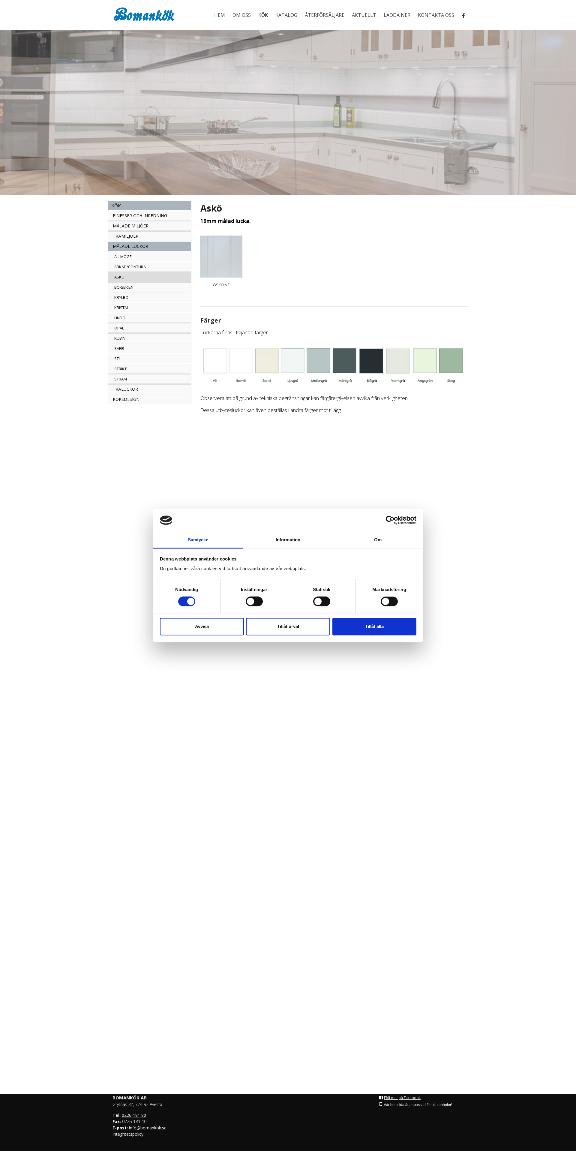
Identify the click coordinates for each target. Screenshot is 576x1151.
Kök (263, 15)
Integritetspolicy (127, 1134)
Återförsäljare (324, 15)
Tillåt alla (374, 626)
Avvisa (202, 626)
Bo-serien (124, 287)
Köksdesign (126, 399)
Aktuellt (364, 15)
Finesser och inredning (140, 215)
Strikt (120, 368)
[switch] (254, 601)
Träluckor (125, 389)
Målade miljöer (130, 226)
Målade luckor (130, 246)
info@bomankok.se (147, 1128)
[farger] (334, 365)
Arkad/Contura (130, 266)
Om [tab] (378, 539)
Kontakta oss (436, 15)
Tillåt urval (288, 626)
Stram (120, 379)
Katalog (286, 15)
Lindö (119, 317)
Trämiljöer (125, 236)
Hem (219, 15)
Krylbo (121, 297)
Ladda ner (397, 15)
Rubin (119, 338)
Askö (119, 277)
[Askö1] (221, 257)
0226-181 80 (134, 1115)
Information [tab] (288, 539)
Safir (119, 348)
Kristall (122, 307)
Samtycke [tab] (198, 539)
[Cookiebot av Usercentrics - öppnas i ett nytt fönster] (390, 520)
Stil (118, 358)
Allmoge (123, 256)
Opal (119, 328)
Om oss (241, 15)
